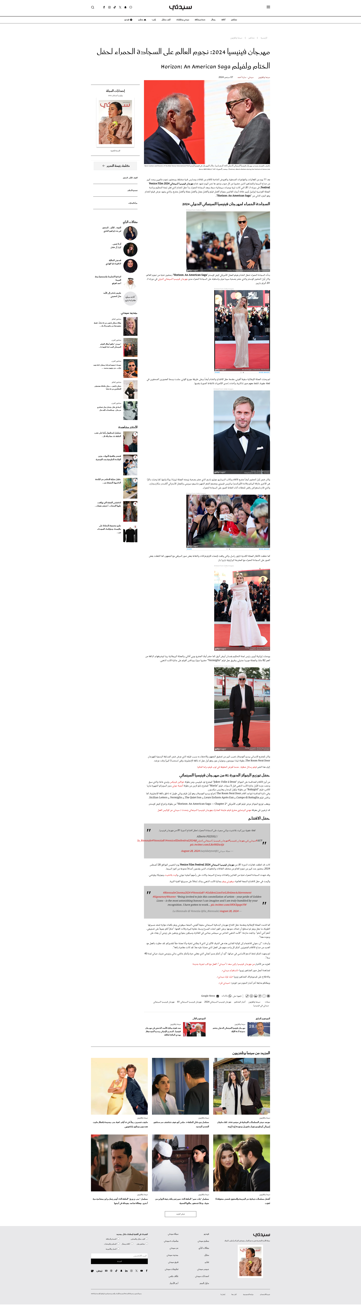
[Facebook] (104, 7)
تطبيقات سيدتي (171, 1269)
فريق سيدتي (173, 1262)
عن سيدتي (174, 1248)
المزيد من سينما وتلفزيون (251, 1053)
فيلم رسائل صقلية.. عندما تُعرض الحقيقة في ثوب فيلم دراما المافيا (227, 767)
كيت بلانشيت (171, 875)
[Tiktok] (114, 7)
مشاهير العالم (116, 319)
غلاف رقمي (173, 1276)
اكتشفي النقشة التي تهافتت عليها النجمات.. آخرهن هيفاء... (108, 504)
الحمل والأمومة (111, 1249)
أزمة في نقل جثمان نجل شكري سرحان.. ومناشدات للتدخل (109, 409)
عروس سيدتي (203, 1269)
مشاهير (234, 19)
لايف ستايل (166, 19)
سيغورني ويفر (228, 881)
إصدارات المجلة (115, 91)
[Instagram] (109, 7)
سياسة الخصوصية (248, 1294)
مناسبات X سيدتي (171, 1241)
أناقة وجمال (126, 1244)
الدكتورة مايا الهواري (113, 264)
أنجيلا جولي (178, 786)
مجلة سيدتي (173, 1234)
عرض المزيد (180, 1214)
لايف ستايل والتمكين (138, 1239)
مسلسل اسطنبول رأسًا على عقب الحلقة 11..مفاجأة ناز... (107, 434)
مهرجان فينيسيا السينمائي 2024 (217, 1002)
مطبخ (140, 19)
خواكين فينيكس (177, 782)
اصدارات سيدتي (202, 1276)
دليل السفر (204, 1283)
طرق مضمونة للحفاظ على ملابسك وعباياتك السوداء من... (109, 529)
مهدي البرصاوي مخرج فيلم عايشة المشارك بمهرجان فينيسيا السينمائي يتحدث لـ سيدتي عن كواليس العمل (204, 810)
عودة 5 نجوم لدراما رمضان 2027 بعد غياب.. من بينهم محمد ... (107, 367)
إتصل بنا (223, 1294)
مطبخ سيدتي (203, 1241)
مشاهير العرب (116, 340)
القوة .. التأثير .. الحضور (130, 177)
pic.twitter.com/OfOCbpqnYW (228, 905)
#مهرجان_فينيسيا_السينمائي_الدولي (213, 841)
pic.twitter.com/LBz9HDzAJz (207, 845)
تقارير (207, 1262)
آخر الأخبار (174, 1283)
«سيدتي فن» (225, 983)
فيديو (126, 19)
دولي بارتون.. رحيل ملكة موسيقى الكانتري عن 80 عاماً (107, 388)
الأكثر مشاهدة (127, 427)
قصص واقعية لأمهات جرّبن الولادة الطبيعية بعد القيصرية (108, 457)
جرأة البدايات (132, 203)
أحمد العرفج (116, 283)
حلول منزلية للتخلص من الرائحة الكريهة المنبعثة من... (108, 481)
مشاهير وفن (141, 1244)
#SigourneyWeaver (164, 897)
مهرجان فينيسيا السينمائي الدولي (173, 279)
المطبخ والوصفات (110, 1244)
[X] (120, 7)
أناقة (223, 19)
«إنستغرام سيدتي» (230, 970)
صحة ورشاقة (200, 19)
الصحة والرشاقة (111, 1239)
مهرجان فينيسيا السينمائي (163, 1002)
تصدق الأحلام (132, 190)
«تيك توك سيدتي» (225, 977)
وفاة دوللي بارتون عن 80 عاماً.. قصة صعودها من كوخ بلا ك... (107, 324)
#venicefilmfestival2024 (179, 841)
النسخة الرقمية (115, 150)
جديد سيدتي (129, 312)
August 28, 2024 (190, 851)
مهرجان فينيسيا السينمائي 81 (189, 1002)
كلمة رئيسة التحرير (118, 165)
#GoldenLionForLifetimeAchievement (228, 893)
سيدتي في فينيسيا (261, 1006)
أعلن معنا (234, 1294)
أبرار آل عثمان (116, 247)
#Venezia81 (158, 841)
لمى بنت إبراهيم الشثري (112, 231)
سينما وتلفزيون (264, 77)
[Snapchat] (125, 7)
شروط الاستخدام (265, 1294)
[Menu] (268, 7)
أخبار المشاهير (240, 1002)
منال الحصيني (116, 296)
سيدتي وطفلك (182, 19)
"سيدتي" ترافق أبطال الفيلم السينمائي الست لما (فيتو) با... (110, 346)
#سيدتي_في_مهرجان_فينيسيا (243, 841)
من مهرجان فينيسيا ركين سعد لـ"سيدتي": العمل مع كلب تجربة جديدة (224, 964)
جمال (213, 19)
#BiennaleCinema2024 (176, 893)
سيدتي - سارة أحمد (245, 77)
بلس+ (154, 19)
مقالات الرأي (130, 222)
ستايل (206, 1255)
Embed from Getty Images (196, 210)
